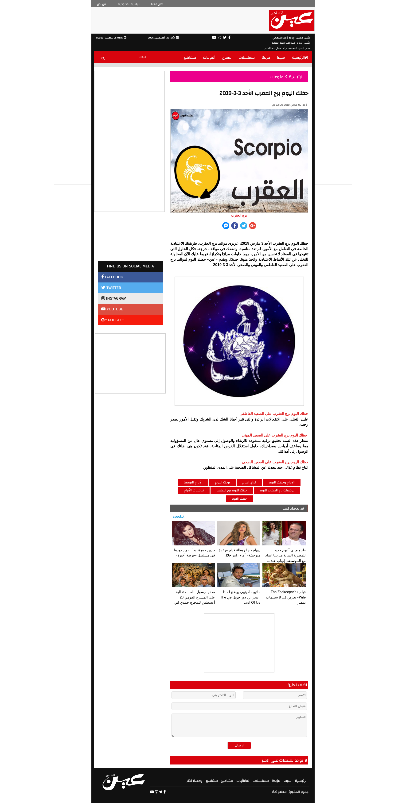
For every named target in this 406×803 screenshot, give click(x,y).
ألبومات (209, 57)
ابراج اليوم (249, 482)
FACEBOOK (113, 277)
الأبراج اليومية (193, 482)
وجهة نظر (195, 780)
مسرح (226, 57)
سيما (281, 57)
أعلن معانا (157, 4)
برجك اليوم (222, 482)
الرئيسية (298, 57)
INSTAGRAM (115, 298)
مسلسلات (246, 57)
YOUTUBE (114, 309)
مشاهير (190, 57)
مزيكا (266, 57)
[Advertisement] (130, 363)
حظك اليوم (239, 499)
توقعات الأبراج (194, 490)
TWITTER (113, 288)
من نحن (101, 4)
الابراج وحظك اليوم (282, 482)
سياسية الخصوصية (129, 4)
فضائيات (242, 780)
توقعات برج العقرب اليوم (277, 490)
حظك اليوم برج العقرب (231, 490)
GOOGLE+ (115, 320)
